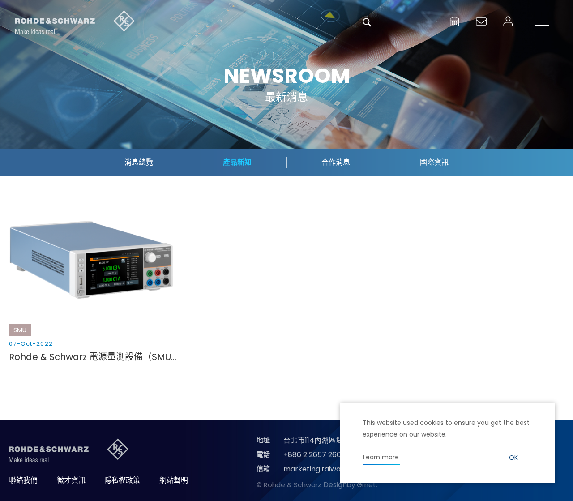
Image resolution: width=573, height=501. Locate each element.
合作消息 (335, 162)
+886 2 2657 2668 (314, 455)
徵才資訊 (71, 480)
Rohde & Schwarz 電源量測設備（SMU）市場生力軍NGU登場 (94, 357)
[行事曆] (454, 21)
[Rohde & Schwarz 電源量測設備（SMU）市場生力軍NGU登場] (94, 259)
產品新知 (237, 162)
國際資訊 (434, 162)
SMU (19, 329)
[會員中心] (508, 21)
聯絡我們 (23, 480)
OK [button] (513, 457)
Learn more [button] (381, 457)
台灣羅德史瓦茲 (75, 22)
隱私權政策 (122, 480)
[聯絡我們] (481, 21)
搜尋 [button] (367, 22)
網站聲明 (173, 480)
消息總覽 (138, 162)
